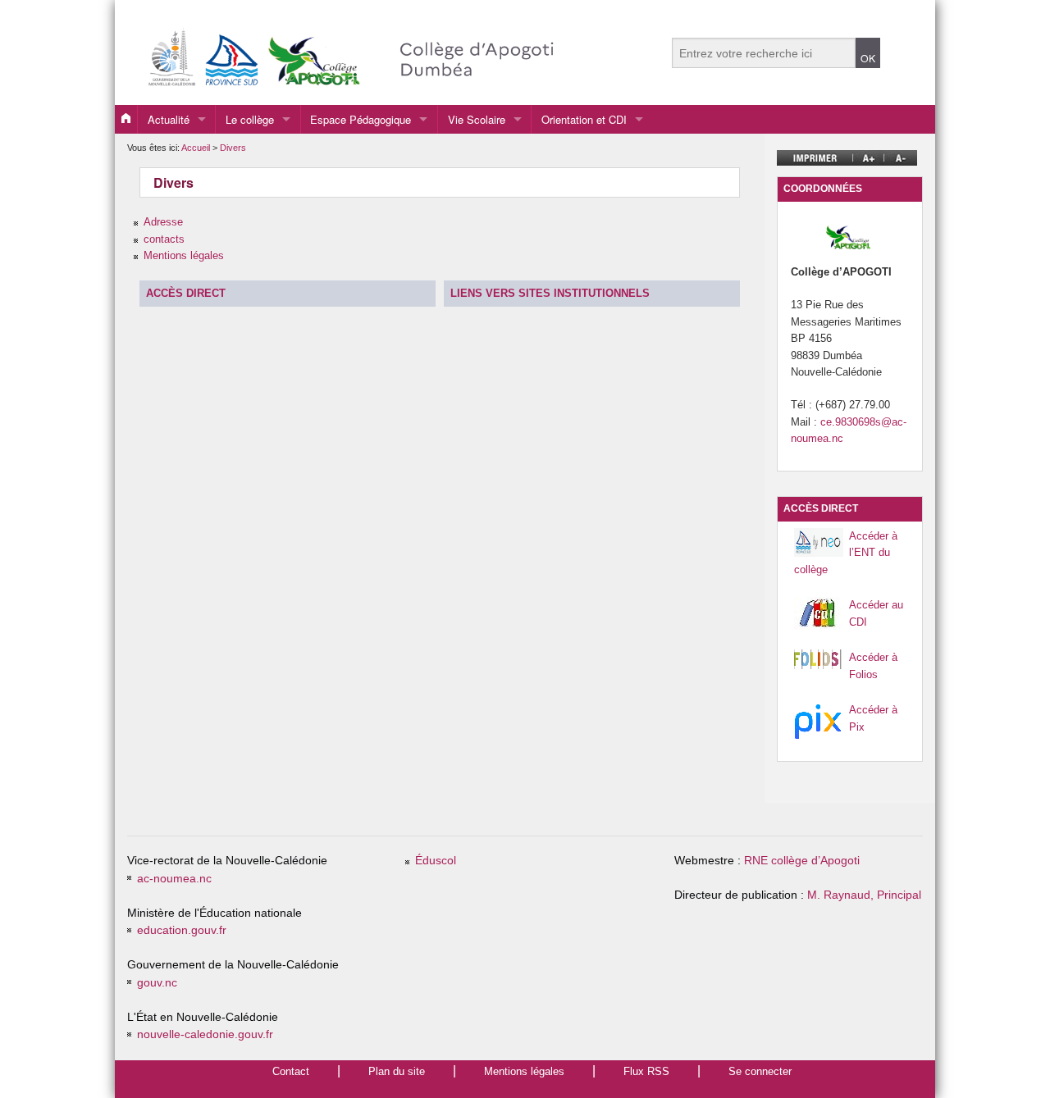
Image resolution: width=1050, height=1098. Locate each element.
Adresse (163, 222)
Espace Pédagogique (360, 119)
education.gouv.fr (181, 930)
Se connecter (760, 1071)
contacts (164, 239)
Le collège (250, 119)
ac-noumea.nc (174, 878)
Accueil (195, 148)
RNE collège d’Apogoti (802, 860)
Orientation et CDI (584, 119)
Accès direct (186, 293)
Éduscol (435, 860)
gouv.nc (157, 983)
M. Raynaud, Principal (864, 895)
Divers (233, 148)
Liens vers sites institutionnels (550, 293)
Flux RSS (646, 1071)
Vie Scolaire (476, 119)
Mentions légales (184, 255)
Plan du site (396, 1071)
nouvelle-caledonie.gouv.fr (205, 1034)
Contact (290, 1071)
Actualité (168, 119)
